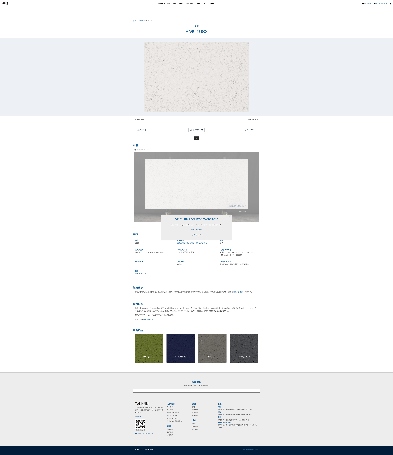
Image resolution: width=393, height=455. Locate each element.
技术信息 (195, 415)
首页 (134, 21)
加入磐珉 (170, 410)
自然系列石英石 (201, 243)
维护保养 (195, 410)
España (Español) (197, 235)
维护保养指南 (238, 292)
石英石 (192, 243)
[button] (161, 3)
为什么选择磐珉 (172, 418)
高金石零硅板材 (172, 415)
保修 (193, 407)
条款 (193, 423)
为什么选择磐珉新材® (174, 421)
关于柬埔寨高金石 (173, 412)
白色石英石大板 (183, 243)
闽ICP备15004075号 (250, 449)
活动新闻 (170, 432)
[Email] (196, 138)
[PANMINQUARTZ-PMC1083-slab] (196, 187)
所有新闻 (170, 429)
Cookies (195, 429)
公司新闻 (170, 435)
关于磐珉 (170, 407)
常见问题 (195, 412)
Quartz (140, 21)
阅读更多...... (139, 416)
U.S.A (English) (196, 229)
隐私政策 (195, 426)
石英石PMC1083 (141, 273)
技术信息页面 (148, 319)
